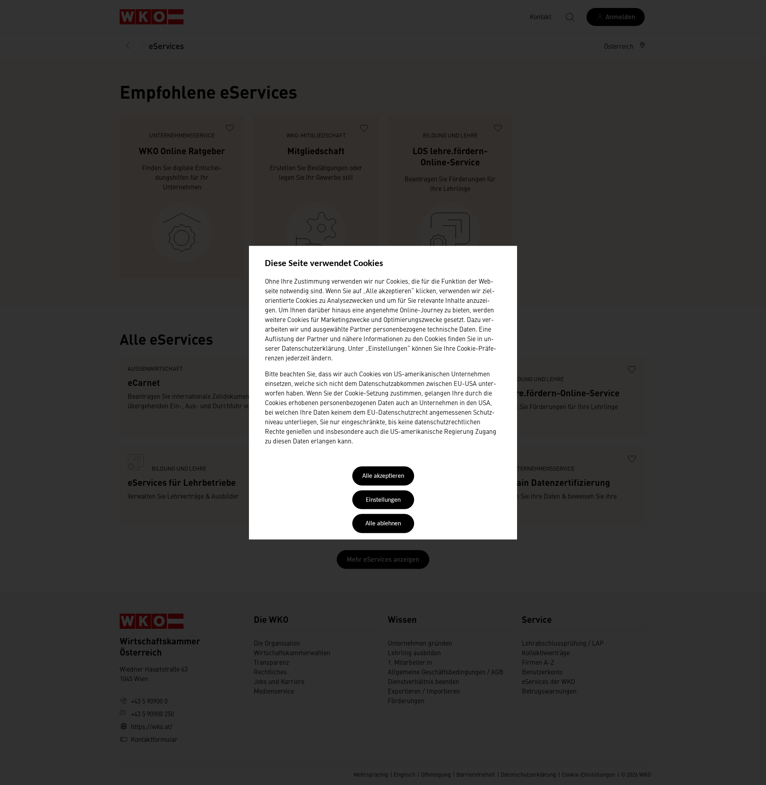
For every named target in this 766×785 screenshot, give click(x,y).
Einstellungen (383, 500)
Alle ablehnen (383, 524)
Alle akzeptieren (383, 476)
